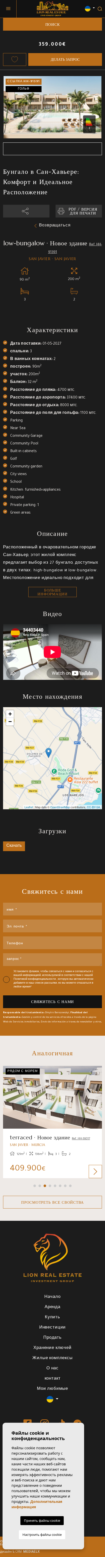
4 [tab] (50, 1186)
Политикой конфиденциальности (35, 979)
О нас (52, 1369)
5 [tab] (55, 1186)
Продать (52, 1338)
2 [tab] (39, 1186)
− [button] (10, 721)
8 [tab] (70, 1186)
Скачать (14, 846)
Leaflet (28, 807)
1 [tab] (34, 1186)
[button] (26, 211)
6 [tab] (60, 1186)
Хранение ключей (52, 1348)
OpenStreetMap (60, 807)
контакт (53, 1379)
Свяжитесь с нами (52, 1001)
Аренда (52, 1307)
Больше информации (52, 592)
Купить (52, 1317)
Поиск (52, 24)
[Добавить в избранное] (14, 59)
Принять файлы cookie (42, 1520)
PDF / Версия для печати (83, 211)
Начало (52, 1297)
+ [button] (10, 714)
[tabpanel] (52, 1122)
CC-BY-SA (93, 807)
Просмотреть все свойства (52, 1202)
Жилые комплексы (52, 1358)
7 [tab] (65, 1186)
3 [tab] (45, 1186)
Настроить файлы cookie (42, 1534)
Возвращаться (54, 226)
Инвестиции (52, 1328)
